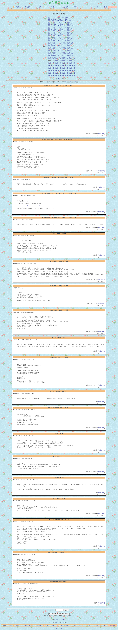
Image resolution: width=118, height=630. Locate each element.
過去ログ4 (67, 17)
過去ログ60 (70, 40)
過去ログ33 (51, 30)
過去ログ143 (65, 75)
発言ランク (77, 7)
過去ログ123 (65, 67)
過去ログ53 (51, 39)
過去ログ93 (51, 55)
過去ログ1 (50, 17)
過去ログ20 (70, 24)
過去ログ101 (51, 59)
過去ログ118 (58, 65)
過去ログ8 (67, 19)
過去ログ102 (58, 59)
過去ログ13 (51, 22)
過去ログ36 (70, 30)
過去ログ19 (63, 24)
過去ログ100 (70, 57)
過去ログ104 (72, 59)
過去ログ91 (63, 54)
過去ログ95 (63, 55)
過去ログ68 (70, 44)
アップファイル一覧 (92, 7)
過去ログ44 (70, 34)
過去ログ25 (51, 27)
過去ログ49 (51, 37)
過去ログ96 (70, 55)
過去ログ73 (51, 47)
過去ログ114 (58, 64)
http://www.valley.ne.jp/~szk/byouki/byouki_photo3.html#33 (32, 205)
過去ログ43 (63, 34)
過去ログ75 (63, 47)
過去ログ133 (51, 72)
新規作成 (18, 7)
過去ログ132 (72, 70)
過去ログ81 (51, 50)
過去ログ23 (63, 25)
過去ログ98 (57, 57)
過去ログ (112, 7)
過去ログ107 (65, 60)
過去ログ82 (57, 50)
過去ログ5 (50, 19)
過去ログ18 (57, 24)
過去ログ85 (51, 52)
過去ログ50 (57, 37)
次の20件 (62, 619)
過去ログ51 (63, 37)
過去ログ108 (72, 60)
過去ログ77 (51, 49)
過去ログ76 (70, 47)
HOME (4, 7)
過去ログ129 (51, 70)
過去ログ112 (72, 62)
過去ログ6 (56, 19)
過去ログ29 (51, 29)
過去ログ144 (72, 75)
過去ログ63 (63, 42)
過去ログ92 (70, 54)
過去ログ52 (70, 37)
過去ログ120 (72, 65)
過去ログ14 (57, 22)
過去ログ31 (63, 29)
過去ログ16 (70, 22)
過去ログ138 (58, 73)
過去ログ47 (63, 35)
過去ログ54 (57, 39)
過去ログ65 (51, 44)
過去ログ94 (57, 55)
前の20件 (56, 619)
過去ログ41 (51, 34)
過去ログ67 (63, 44)
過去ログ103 (65, 59)
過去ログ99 (63, 57)
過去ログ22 (57, 25)
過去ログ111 (65, 62)
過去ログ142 (58, 75)
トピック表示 (64, 7)
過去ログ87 (63, 52)
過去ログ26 (57, 27)
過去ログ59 (63, 40)
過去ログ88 (70, 52)
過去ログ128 (72, 69)
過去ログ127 (65, 69)
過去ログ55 (63, 39)
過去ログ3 (62, 17)
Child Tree (59, 628)
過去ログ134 (58, 72)
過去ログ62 (57, 42)
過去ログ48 (70, 35)
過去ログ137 (51, 73)
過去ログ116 (72, 64)
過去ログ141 (51, 75)
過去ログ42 (57, 34)
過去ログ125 (51, 69)
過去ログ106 (58, 60)
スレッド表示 (50, 7)
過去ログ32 (70, 29)
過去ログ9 (50, 20)
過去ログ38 (57, 32)
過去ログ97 (51, 57)
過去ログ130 (58, 70)
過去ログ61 (51, 42)
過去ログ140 (72, 73)
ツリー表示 (38, 7)
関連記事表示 (101, 133)
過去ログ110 (58, 62)
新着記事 (27, 7)
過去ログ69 (51, 45)
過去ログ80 (70, 49)
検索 (105, 7)
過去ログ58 (57, 40)
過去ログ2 (56, 17)
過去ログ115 (65, 64)
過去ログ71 (63, 45)
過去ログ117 (51, 65)
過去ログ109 (51, 62)
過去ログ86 (57, 52)
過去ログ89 (51, 54)
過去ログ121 (51, 67)
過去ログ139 (65, 73)
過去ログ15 (63, 22)
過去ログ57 (51, 40)
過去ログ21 (51, 25)
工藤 (19, 179)
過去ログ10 (56, 20)
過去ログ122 (58, 67)
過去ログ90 (57, 54)
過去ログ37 (51, 32)
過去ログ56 (70, 39)
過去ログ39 (63, 32)
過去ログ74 (57, 47)
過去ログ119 (65, 65)
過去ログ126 (58, 69)
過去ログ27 (63, 27)
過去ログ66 (57, 44)
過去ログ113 (51, 64)
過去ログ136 (72, 72)
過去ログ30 (57, 29)
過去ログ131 (65, 70)
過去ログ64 (70, 42)
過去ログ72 (70, 45)
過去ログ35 (63, 30)
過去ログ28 (70, 27)
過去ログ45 (51, 35)
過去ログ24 (70, 25)
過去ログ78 (57, 49)
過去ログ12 (69, 20)
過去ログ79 (63, 49)
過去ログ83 (63, 50)
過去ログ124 (72, 67)
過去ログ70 (57, 45)
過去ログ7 (62, 19)
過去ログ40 (70, 32)
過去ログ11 (63, 20)
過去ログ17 (51, 24)
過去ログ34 (57, 30)
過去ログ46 (57, 35)
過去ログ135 (65, 72)
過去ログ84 (70, 50)
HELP (10, 7)
